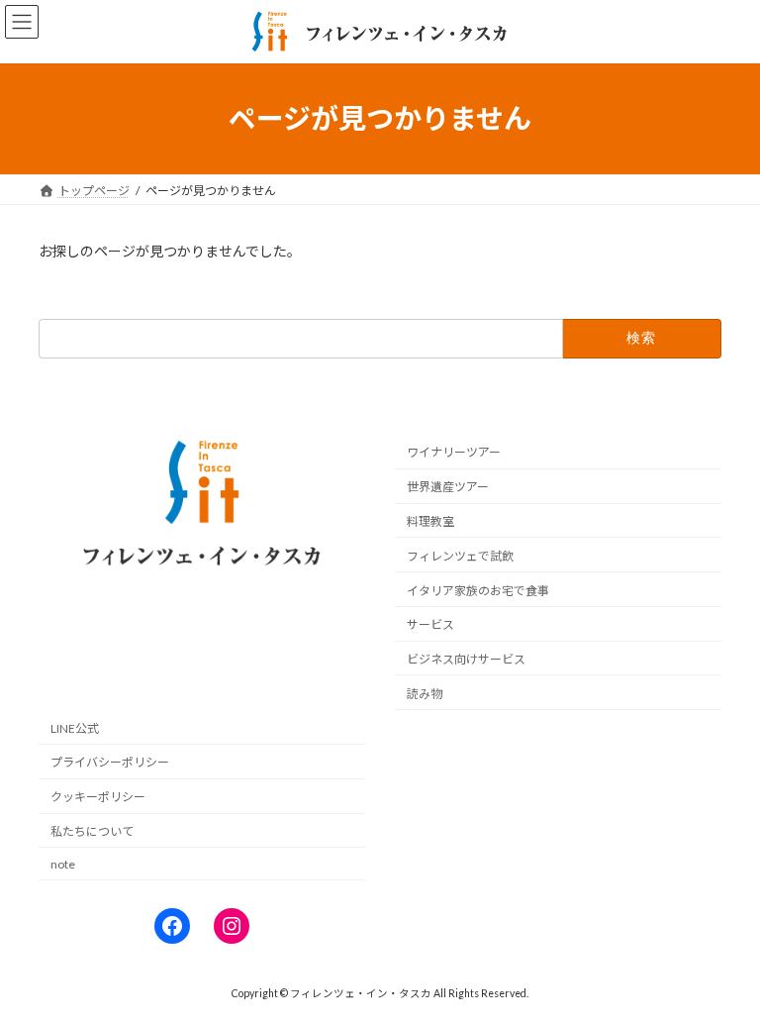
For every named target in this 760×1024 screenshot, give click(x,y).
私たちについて (92, 831)
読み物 (424, 693)
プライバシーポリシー (109, 763)
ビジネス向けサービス (466, 659)
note (62, 864)
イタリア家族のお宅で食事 (478, 590)
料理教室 (430, 521)
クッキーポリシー (97, 796)
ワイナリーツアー (454, 453)
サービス (430, 624)
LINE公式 (74, 728)
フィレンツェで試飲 (460, 556)
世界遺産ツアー (448, 486)
